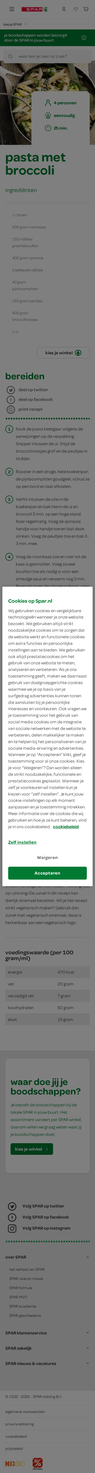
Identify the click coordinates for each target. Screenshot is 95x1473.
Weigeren (47, 857)
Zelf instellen (22, 842)
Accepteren (47, 873)
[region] (47, 736)
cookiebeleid (66, 826)
